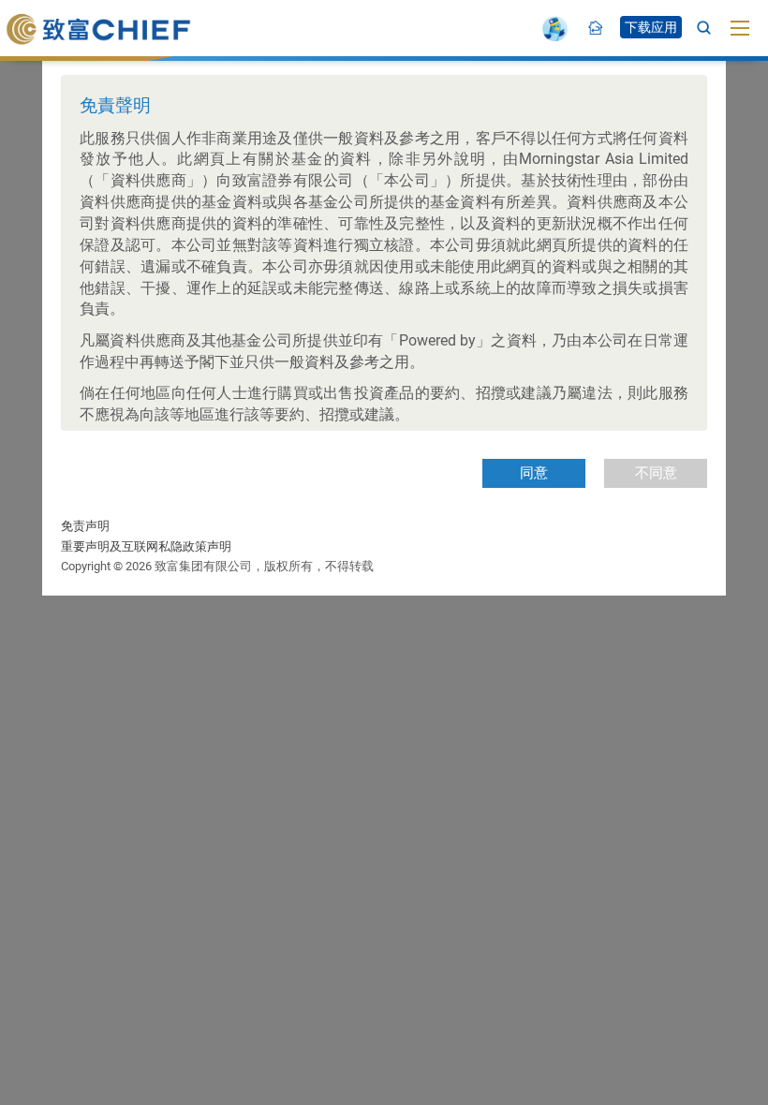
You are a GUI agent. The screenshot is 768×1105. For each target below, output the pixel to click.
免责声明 (85, 526)
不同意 (656, 472)
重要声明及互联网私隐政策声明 (146, 546)
